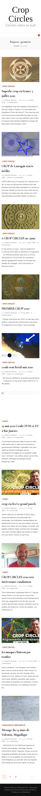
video (5, 421)
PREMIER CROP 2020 (16, 308)
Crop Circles (20, 14)
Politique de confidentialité (20, 792)
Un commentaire (12, 510)
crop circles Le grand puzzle (19, 504)
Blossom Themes (13, 790)
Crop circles (8, 86)
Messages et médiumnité (14, 725)
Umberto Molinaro (10, 100)
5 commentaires (12, 102)
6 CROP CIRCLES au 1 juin (18, 238)
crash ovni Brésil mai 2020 (17, 367)
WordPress (32, 790)
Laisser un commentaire (15, 177)
